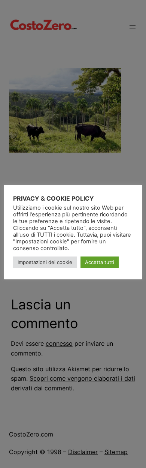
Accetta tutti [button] (99, 262)
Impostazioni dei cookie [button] (45, 262)
